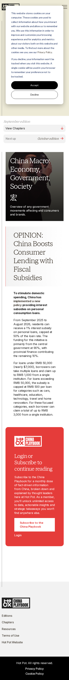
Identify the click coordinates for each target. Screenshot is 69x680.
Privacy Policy (44, 52)
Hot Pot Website (12, 642)
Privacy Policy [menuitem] (34, 668)
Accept (34, 85)
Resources (9, 629)
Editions (7, 615)
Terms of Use (10, 635)
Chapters (8, 622)
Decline (34, 94)
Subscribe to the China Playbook (31, 524)
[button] (64, 7)
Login (18, 535)
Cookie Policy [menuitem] (34, 673)
